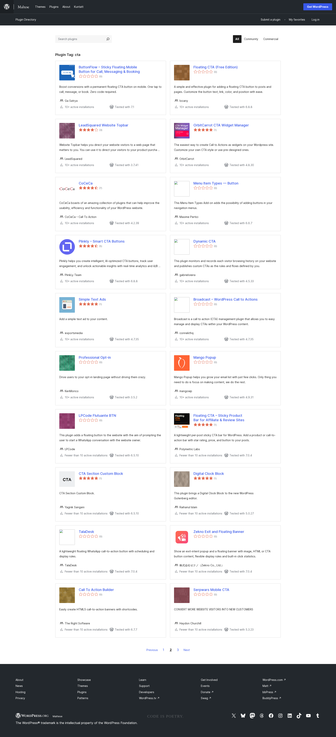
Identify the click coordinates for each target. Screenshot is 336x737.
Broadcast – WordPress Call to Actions (225, 299)
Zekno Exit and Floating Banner (218, 532)
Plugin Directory (26, 19)
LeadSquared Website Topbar (103, 125)
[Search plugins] (108, 39)
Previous (152, 650)
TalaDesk (86, 532)
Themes (82, 685)
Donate (207, 692)
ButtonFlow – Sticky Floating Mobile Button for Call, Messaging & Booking (109, 69)
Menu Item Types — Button (215, 183)
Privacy (20, 698)
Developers (146, 692)
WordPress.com (274, 679)
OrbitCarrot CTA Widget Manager (221, 125)
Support (144, 685)
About (19, 679)
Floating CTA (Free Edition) (215, 67)
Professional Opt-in (95, 357)
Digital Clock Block (208, 474)
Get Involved (209, 679)
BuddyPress (271, 698)
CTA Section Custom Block (101, 474)
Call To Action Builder (96, 590)
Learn (142, 679)
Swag (206, 698)
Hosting (20, 692)
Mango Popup (204, 357)
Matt (267, 685)
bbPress (269, 692)
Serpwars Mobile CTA (211, 590)
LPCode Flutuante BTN (97, 415)
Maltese (57, 716)
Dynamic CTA (204, 241)
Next (187, 650)
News (19, 685)
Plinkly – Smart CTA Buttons (102, 241)
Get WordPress (317, 6)
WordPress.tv (149, 698)
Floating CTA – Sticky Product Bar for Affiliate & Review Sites (218, 417)
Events (205, 685)
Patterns (82, 698)
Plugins (82, 692)
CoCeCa (86, 183)
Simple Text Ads (92, 299)
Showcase (84, 679)
